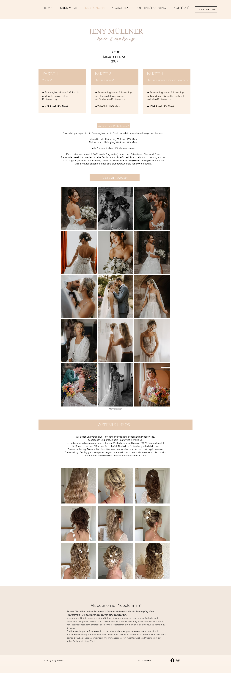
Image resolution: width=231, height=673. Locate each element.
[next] (162, 526)
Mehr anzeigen (115, 409)
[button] (79, 208)
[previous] (67, 526)
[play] (163, 576)
